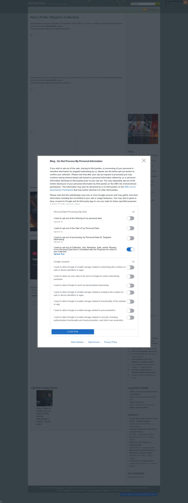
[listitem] (94, 211)
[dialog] (94, 251)
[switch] (130, 218)
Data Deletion (77, 342)
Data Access (94, 342)
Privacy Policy (110, 342)
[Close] (145, 161)
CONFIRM (72, 332)
